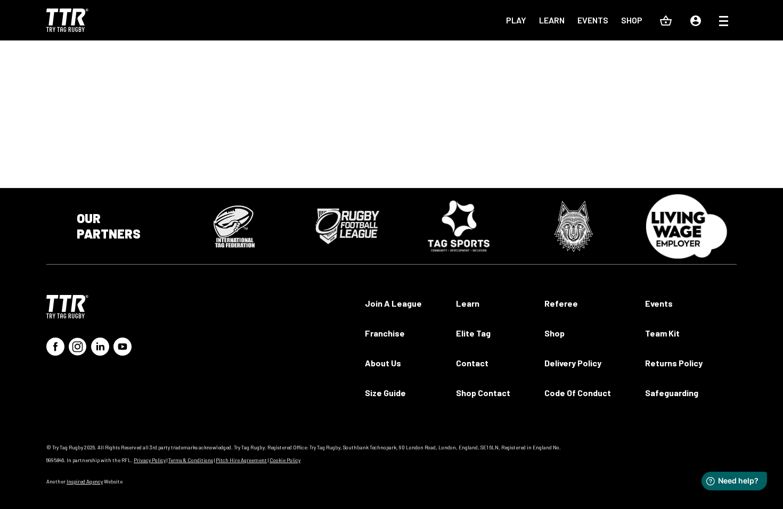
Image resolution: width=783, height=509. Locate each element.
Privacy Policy (150, 460)
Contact (472, 363)
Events (592, 20)
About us (383, 363)
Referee (561, 303)
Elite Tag (473, 333)
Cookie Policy (285, 460)
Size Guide (385, 393)
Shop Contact (483, 393)
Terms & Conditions (190, 460)
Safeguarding (671, 393)
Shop (631, 20)
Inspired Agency (85, 481)
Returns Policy (674, 363)
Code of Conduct (577, 393)
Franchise (385, 333)
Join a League (393, 303)
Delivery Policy (572, 363)
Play (516, 20)
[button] (723, 22)
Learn (552, 20)
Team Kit (662, 333)
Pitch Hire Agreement (241, 460)
